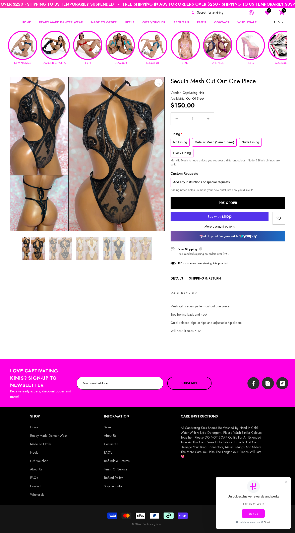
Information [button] (116, 416)
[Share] (159, 83)
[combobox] (217, 13)
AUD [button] (277, 22)
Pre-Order (228, 203)
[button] (282, 13)
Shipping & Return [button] (205, 278)
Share (159, 83)
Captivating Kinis (193, 92)
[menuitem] (15, 12)
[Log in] (251, 13)
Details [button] (177, 278)
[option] (87, 154)
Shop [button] (35, 416)
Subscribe (189, 383)
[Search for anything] (213, 13)
